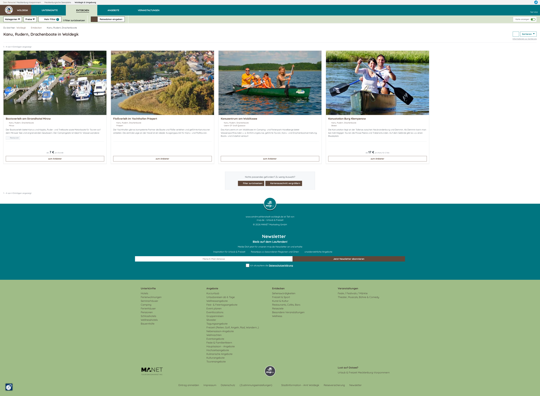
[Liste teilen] (516, 34)
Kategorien (11, 19)
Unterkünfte (148, 288)
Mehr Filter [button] (51, 19)
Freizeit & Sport (281, 297)
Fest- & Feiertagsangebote (221, 304)
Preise (28, 19)
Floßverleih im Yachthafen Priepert (135, 118)
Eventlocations (214, 312)
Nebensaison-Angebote (220, 331)
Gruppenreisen (214, 316)
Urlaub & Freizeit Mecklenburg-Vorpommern (364, 372)
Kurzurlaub (212, 293)
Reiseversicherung (334, 385)
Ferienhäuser (148, 308)
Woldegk (85, 2)
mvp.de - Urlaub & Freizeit (270, 220)
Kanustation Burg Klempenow (347, 118)
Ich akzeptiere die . (271, 265)
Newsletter (355, 385)
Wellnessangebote (217, 301)
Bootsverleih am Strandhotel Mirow (28, 118)
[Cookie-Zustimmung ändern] (9, 387)
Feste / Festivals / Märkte (353, 293)
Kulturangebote (215, 357)
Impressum (209, 385)
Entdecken (36, 27)
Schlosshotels (148, 316)
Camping (146, 304)
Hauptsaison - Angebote (220, 346)
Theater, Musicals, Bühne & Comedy (358, 297)
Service (534, 12)
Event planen (213, 308)
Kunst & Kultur (280, 301)
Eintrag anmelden (188, 385)
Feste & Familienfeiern (219, 342)
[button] (24, 9)
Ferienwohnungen (151, 297)
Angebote (212, 288)
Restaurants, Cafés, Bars (286, 304)
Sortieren (527, 34)
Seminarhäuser (149, 301)
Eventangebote (215, 338)
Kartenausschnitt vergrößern (285, 183)
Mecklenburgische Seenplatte (58, 2)
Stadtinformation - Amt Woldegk (300, 385)
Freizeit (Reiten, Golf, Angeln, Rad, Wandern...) (232, 327)
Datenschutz (228, 385)
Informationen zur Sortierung (525, 39)
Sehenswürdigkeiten (283, 293)
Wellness (277, 316)
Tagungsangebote (217, 323)
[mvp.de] (536, 2)
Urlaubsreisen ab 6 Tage (220, 297)
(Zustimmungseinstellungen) (256, 385)
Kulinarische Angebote (219, 354)
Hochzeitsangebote (217, 350)
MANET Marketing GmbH (274, 224)
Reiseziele (278, 308)
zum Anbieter (55, 158)
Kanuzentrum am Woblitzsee (239, 118)
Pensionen (147, 312)
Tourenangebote (216, 361)
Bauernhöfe (147, 323)
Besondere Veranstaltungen (288, 312)
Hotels (144, 293)
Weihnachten (213, 335)
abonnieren (348, 258)
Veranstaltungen (348, 288)
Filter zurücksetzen (252, 183)
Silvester (211, 319)
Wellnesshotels (149, 319)
